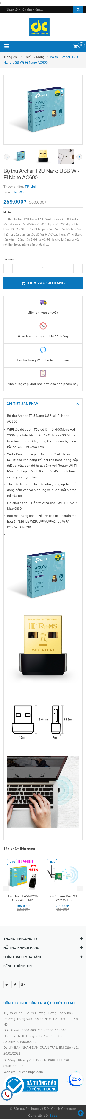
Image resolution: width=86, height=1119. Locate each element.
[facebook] (15, 984)
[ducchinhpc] (43, 27)
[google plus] (23, 984)
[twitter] (7, 984)
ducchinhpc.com (31, 1072)
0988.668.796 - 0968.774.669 (44, 1030)
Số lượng (9, 259)
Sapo (54, 1115)
